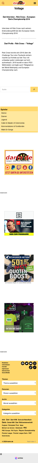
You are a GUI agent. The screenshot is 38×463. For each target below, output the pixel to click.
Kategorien (6, 409)
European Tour (13, 425)
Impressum (5, 369)
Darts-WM (10, 422)
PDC (25, 428)
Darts (4, 422)
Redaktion (5, 363)
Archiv (4, 399)
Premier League (7, 433)
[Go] (34, 89)
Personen (5, 389)
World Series (6, 436)
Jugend (4, 119)
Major (21, 425)
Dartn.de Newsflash (24, 420)
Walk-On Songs (7, 129)
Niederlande (19, 428)
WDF (30, 433)
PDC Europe (6, 430)
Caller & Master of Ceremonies (12, 123)
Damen (4, 116)
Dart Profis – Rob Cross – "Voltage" (19, 43)
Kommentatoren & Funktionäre (12, 126)
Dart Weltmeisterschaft (24, 422)
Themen (5, 379)
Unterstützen (6, 365)
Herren (3, 113)
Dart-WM (14, 419)
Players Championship (27, 430)
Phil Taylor (14, 430)
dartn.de (10, 441)
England (4, 425)
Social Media (6, 373)
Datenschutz (6, 371)
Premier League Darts (20, 433)
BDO (3, 420)
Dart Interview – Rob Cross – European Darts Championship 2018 (19, 17)
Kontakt (4, 367)
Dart (8, 419)
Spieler (4, 109)
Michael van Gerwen (8, 428)
